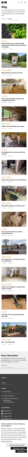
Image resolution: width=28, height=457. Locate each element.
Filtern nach (4, 18)
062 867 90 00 (7, 391)
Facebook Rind (7, 411)
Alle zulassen (21, 451)
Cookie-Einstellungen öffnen (17, 445)
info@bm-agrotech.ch (8, 396)
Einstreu (4, 41)
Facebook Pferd (8, 413)
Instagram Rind (7, 416)
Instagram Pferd (8, 419)
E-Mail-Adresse (4, 365)
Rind (3, 123)
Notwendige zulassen (19, 448)
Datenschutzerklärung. (6, 441)
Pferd (9, 70)
